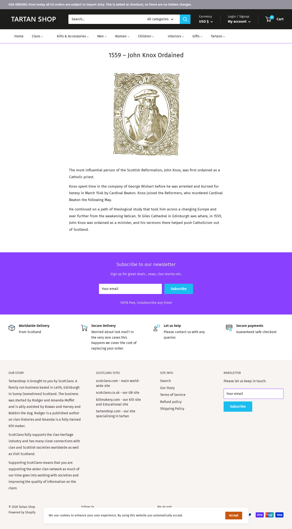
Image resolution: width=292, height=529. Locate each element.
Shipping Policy (172, 409)
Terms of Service (173, 395)
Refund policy (171, 402)
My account (237, 21)
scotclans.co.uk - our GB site (117, 393)
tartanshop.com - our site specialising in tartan (115, 413)
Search (165, 381)
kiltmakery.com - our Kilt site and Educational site (118, 402)
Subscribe (179, 289)
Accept (233, 515)
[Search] (185, 19)
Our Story (167, 388)
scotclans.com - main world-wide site (118, 383)
